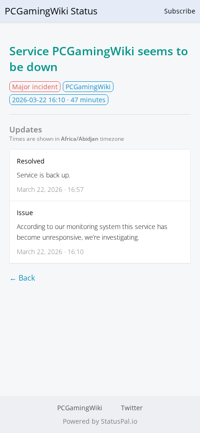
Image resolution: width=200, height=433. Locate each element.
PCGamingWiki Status (51, 11)
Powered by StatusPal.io (100, 421)
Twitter (132, 407)
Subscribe (179, 11)
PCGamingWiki (79, 407)
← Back (22, 278)
